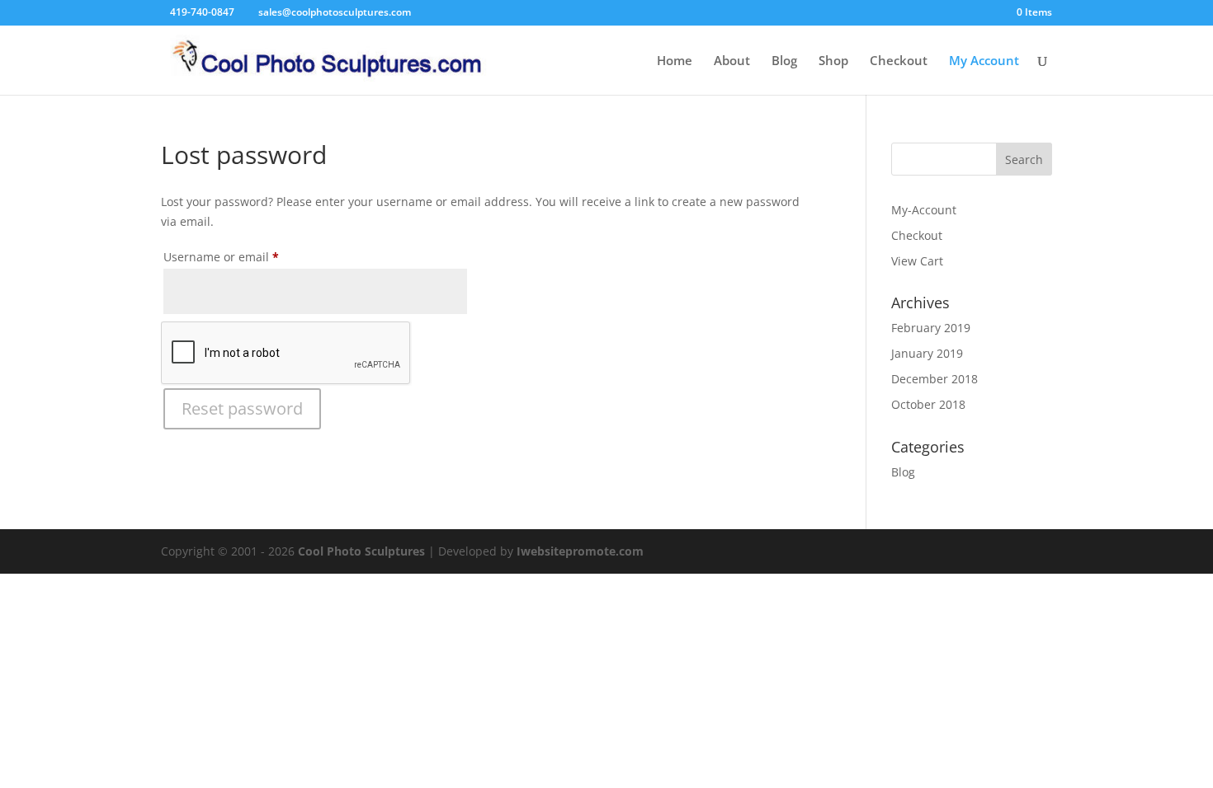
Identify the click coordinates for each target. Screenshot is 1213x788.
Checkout (898, 61)
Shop (833, 61)
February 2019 (930, 327)
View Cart (917, 261)
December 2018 (934, 379)
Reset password (242, 408)
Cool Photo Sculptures (361, 551)
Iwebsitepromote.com (580, 551)
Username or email (246, 256)
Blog (784, 61)
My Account (984, 61)
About (732, 61)
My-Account (923, 210)
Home (674, 61)
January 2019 (927, 353)
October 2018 (928, 404)
